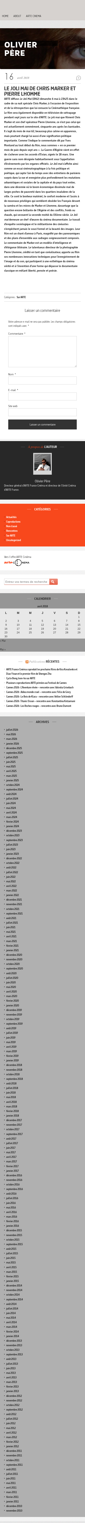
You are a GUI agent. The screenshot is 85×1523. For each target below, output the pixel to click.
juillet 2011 (12, 1474)
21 (66, 628)
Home (5, 16)
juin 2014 (11, 1313)
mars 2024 (11, 817)
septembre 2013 (14, 1354)
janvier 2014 (12, 1336)
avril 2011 (11, 1487)
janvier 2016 (12, 1226)
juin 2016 (11, 1203)
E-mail (13, 390)
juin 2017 (10, 1148)
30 (6, 636)
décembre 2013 (14, 1341)
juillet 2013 (12, 1364)
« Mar (3, 641)
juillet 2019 (12, 1033)
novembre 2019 (14, 1014)
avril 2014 (11, 1322)
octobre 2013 (12, 1350)
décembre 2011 (14, 1451)
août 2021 (11, 918)
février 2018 (12, 1111)
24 (18, 632)
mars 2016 (11, 1216)
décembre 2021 (14, 899)
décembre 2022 (14, 858)
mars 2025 (11, 776)
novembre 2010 (14, 1510)
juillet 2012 (12, 1419)
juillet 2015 (12, 1253)
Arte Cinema (33, 16)
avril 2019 (11, 1047)
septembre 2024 (14, 789)
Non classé (11, 526)
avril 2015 (11, 1267)
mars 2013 (11, 1382)
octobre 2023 (12, 835)
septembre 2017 (14, 1134)
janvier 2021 (12, 950)
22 (79, 628)
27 (54, 632)
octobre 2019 (12, 1019)
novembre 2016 (14, 1180)
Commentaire (16, 333)
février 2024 (12, 821)
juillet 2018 (12, 1088)
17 (18, 628)
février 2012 (12, 1442)
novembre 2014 (14, 1290)
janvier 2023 (12, 854)
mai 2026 (11, 734)
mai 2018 (11, 1097)
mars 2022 (11, 890)
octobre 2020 (13, 964)
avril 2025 (11, 771)
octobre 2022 (12, 863)
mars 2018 (11, 1106)
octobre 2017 (12, 1129)
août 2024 (11, 794)
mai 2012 (11, 1428)
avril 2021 (11, 936)
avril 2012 (11, 1432)
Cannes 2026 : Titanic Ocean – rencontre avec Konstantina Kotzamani (40, 701)
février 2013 (12, 1386)
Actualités (11, 517)
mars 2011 (11, 1492)
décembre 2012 (14, 1396)
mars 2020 (11, 996)
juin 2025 (10, 762)
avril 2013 (11, 1377)
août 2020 (11, 973)
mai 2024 (11, 808)
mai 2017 (11, 1152)
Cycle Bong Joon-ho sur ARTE (20, 678)
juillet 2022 (12, 872)
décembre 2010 (14, 1506)
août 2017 (11, 1138)
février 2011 (12, 1497)
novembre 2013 (14, 1345)
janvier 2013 (12, 1391)
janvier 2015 (12, 1281)
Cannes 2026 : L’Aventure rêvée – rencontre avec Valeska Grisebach (39, 687)
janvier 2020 (12, 1005)
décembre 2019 (14, 1010)
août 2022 (11, 867)
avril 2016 (11, 1212)
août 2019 (11, 1028)
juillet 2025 (12, 757)
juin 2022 (10, 877)
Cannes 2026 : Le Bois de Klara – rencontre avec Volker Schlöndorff (39, 696)
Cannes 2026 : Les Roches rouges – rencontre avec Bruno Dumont (38, 706)
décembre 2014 (14, 1285)
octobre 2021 (12, 909)
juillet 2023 (12, 844)
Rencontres (12, 531)
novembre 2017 (14, 1125)
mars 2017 (11, 1161)
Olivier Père (42, 481)
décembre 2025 (14, 748)
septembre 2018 (14, 1079)
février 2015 (12, 1276)
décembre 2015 (14, 1230)
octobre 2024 (13, 785)
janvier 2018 (12, 1115)
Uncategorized (13, 540)
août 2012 (11, 1414)
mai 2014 (11, 1317)
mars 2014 (11, 1327)
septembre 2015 (14, 1244)
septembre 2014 (14, 1299)
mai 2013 (11, 1373)
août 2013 (11, 1359)
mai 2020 (11, 987)
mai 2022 (11, 881)
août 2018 (11, 1083)
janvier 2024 (12, 826)
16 (6, 628)
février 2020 (12, 1000)
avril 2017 (11, 1157)
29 (79, 632)
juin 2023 (10, 849)
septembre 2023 (14, 840)
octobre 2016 (13, 1184)
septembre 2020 (14, 968)
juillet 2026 (12, 730)
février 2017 (12, 1166)
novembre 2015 (14, 1235)
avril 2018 (11, 1102)
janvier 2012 (12, 1446)
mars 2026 (11, 739)
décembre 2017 (14, 1120)
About (17, 16)
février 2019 (12, 1056)
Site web (13, 406)
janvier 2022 (12, 895)
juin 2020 (11, 982)
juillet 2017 (12, 1143)
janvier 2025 (12, 780)
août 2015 (11, 1249)
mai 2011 (11, 1483)
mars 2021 (11, 941)
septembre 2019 (14, 1023)
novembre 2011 (14, 1455)
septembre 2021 (14, 913)
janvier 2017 (12, 1171)
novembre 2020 (14, 959)
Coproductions (13, 521)
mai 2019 (11, 1042)
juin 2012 (10, 1423)
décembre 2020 (14, 955)
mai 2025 (11, 766)
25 (30, 632)
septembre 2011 (14, 1465)
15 (79, 624)
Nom (12, 374)
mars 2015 (11, 1272)
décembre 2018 (14, 1065)
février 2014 (12, 1331)
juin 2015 (10, 1258)
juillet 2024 (12, 798)
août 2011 (11, 1469)
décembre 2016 (14, 1175)
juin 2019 (10, 1037)
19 (42, 628)
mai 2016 (11, 1207)
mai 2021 (11, 932)
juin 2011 (10, 1478)
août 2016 (11, 1193)
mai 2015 (11, 1262)
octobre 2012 (12, 1405)
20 (54, 628)
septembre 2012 (14, 1409)
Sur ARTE (21, 297)
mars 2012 (11, 1437)
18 (30, 628)
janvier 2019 (12, 1060)
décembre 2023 (14, 831)
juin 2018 (11, 1092)
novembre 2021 (14, 904)
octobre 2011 (12, 1460)
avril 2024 (11, 812)
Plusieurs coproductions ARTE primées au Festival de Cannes (36, 683)
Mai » (3, 649)
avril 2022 (11, 886)
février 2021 (12, 945)
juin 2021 (10, 927)
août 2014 (11, 1304)
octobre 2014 (13, 1294)
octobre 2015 (12, 1239)
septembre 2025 (14, 753)
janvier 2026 (12, 743)
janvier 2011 (12, 1501)
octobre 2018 (13, 1074)
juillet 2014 (12, 1308)
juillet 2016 (12, 1198)
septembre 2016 (14, 1189)
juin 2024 (11, 803)
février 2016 (12, 1221)
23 (6, 632)
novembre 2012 (14, 1400)
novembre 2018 (14, 1070)
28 (66, 632)
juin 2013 (10, 1368)
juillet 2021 (12, 922)
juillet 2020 (12, 978)
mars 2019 (11, 1051)
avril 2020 (11, 991)
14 (66, 624)
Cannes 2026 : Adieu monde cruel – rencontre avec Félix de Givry (38, 692)
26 (42, 632)
